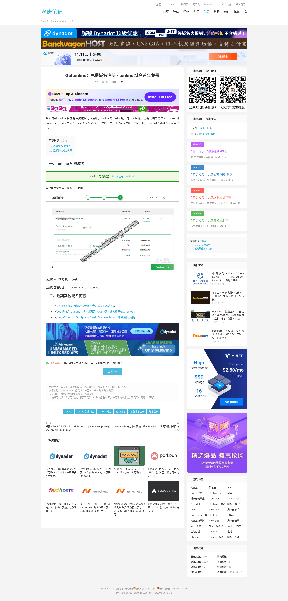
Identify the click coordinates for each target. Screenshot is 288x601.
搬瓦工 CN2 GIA (236, 504)
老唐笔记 (52, 11)
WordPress (215, 498)
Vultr (172, 4)
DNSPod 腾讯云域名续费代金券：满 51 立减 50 (85, 305)
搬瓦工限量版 (198, 520)
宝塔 (230, 531)
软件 (227, 11)
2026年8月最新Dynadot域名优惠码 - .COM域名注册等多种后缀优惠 (61, 472)
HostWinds (215, 493)
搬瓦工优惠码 (216, 526)
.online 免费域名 (85, 411)
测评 (196, 11)
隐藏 (64, 140)
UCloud (232, 515)
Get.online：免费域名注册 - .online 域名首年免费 (112, 75)
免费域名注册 (137, 411)
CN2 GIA (213, 531)
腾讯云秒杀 (233, 509)
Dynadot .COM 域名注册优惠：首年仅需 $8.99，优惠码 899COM (95, 472)
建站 (176, 11)
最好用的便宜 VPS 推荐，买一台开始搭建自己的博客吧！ (94, 363)
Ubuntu (195, 537)
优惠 (207, 11)
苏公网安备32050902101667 (173, 588)
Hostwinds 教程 (217, 504)
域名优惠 (153, 411)
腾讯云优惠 (196, 493)
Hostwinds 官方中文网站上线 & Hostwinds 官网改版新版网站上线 (147, 428)
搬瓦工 (159, 4)
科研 (217, 11)
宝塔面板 (195, 531)
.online (68, 411)
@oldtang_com (207, 133)
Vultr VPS (214, 509)
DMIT (193, 509)
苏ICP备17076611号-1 (146, 588)
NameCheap (234, 498)
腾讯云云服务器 (199, 515)
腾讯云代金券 (235, 526)
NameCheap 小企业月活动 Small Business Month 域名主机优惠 (95, 317)
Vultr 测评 (214, 520)
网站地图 (129, 588)
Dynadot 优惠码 (217, 537)
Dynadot (195, 504)
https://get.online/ (123, 176)
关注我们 (240, 4)
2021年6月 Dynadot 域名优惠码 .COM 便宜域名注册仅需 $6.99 (95, 311)
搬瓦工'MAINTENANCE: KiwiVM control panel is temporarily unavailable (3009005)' (78, 428)
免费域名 (121, 411)
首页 (166, 11)
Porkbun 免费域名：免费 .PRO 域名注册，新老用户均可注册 (163, 472)
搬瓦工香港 (233, 537)
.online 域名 (105, 411)
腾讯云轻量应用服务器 (199, 498)
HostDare (214, 515)
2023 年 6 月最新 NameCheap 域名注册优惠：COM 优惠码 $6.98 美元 (95, 507)
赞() (112, 371)
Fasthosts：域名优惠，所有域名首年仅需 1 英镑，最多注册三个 (61, 507)
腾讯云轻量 (233, 520)
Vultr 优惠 (196, 526)
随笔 (237, 11)
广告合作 (227, 4)
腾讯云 (184, 4)
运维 (186, 11)
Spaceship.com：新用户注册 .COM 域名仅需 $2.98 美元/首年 (163, 507)
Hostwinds (210, 4)
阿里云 (196, 4)
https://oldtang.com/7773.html (77, 393)
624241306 (206, 127)
